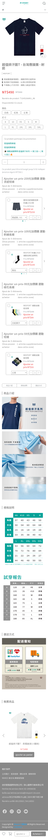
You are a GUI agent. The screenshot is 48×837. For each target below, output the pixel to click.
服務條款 (32, 774)
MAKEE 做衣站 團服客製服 (13, 778)
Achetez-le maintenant (39, 833)
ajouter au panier (22, 833)
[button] (44, 208)
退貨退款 (14, 774)
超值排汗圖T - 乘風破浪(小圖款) (24, 743)
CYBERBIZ (17, 827)
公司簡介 (5, 774)
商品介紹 (9, 385)
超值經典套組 (9, 147)
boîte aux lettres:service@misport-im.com (21, 793)
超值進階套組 (9, 143)
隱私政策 (23, 774)
